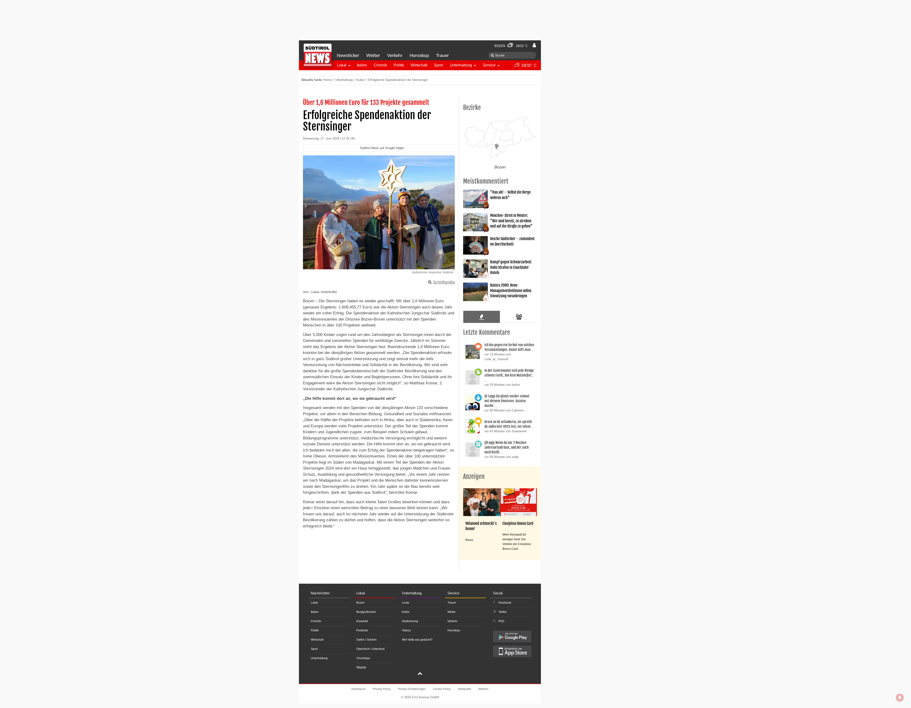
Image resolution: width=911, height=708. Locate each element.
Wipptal (361, 667)
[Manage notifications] (900, 697)
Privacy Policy (382, 689)
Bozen (360, 602)
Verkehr (395, 55)
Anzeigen (474, 476)
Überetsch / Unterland (370, 649)
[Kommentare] (481, 317)
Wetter (373, 55)
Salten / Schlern (366, 639)
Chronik (380, 65)
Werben (483, 689)
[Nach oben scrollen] (420, 674)
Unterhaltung (461, 65)
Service (489, 65)
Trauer (442, 55)
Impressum (358, 689)
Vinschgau (363, 658)
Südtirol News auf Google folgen (382, 148)
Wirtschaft (419, 65)
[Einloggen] (534, 45)
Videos (406, 630)
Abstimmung (410, 621)
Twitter (502, 612)
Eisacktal (362, 621)
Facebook (504, 602)
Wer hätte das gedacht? (417, 639)
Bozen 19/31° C (511, 46)
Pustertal (362, 630)
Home (327, 80)
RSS (501, 621)
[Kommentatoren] (519, 317)
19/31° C (528, 65)
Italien (362, 65)
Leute (405, 602)
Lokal (341, 65)
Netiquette (464, 689)
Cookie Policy (442, 689)
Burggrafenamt (366, 612)
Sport (438, 65)
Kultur (360, 80)
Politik (399, 65)
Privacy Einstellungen (412, 689)
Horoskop (419, 55)
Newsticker (348, 55)
